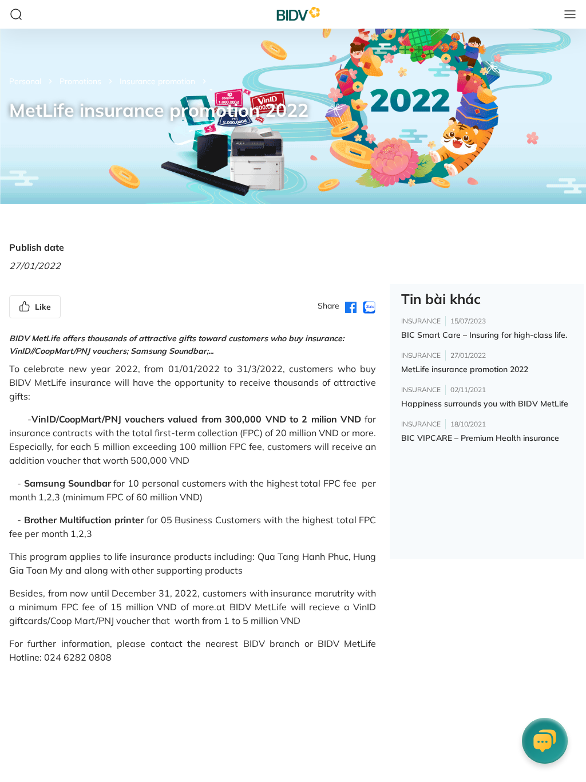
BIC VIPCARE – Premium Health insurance (480, 438)
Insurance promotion (157, 81)
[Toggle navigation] (570, 14)
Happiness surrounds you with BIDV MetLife (484, 403)
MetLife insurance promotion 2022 (464, 369)
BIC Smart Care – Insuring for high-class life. (484, 335)
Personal (25, 81)
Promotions (80, 81)
